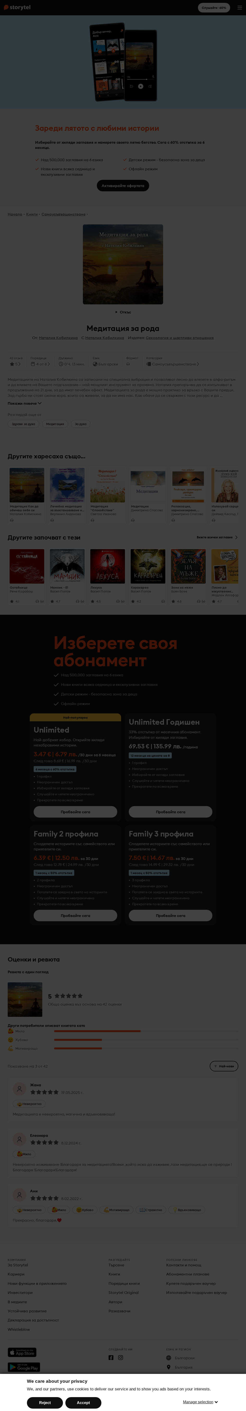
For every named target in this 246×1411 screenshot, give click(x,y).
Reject (45, 1403)
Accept (83, 1403)
